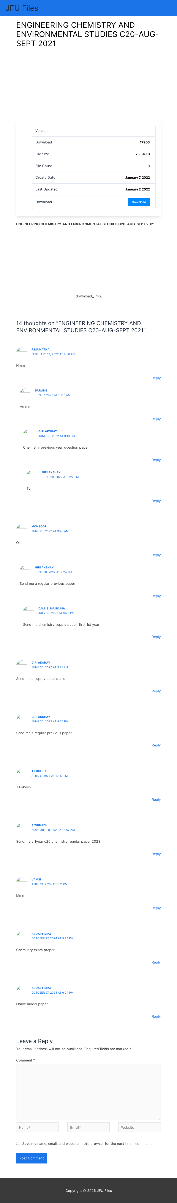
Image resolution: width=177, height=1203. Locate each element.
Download (139, 202)
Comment (25, 1060)
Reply (156, 378)
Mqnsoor (39, 526)
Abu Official (41, 933)
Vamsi (36, 879)
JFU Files (22, 7)
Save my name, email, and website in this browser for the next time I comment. (87, 1143)
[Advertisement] (88, 87)
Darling (41, 390)
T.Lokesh (39, 771)
